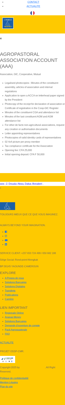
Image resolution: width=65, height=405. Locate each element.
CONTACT (33, 2)
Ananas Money (13, 317)
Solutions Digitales (15, 286)
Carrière (9, 299)
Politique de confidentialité (14, 378)
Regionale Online (14, 313)
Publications (11, 295)
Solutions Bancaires (15, 282)
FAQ (7, 334)
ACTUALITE (33, 6)
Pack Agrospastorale (16, 329)
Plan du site (6, 386)
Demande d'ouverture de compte (22, 325)
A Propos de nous (14, 278)
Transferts (10, 290)
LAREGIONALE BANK (32, 367)
